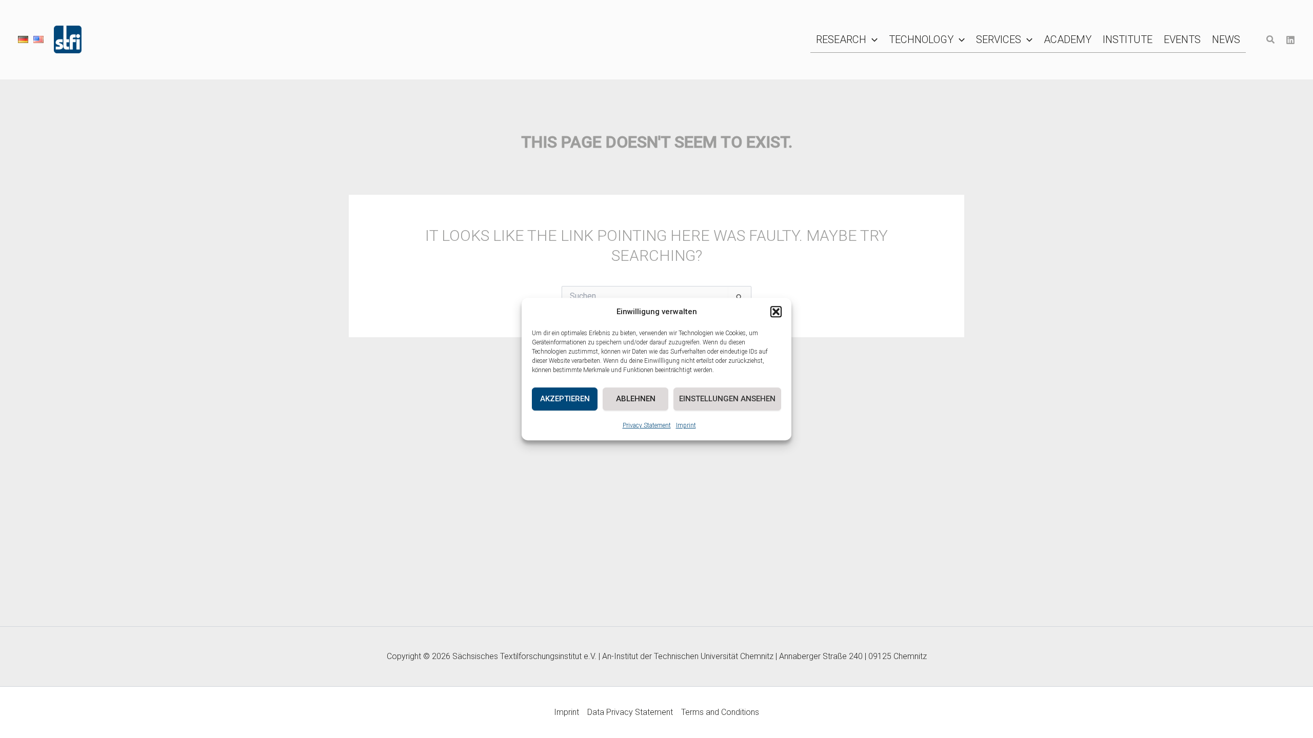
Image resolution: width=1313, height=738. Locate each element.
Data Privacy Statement (630, 712)
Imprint (686, 425)
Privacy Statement (647, 425)
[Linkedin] (1290, 40)
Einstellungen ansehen (727, 398)
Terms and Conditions (720, 712)
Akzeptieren (565, 398)
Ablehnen (635, 398)
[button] (776, 312)
